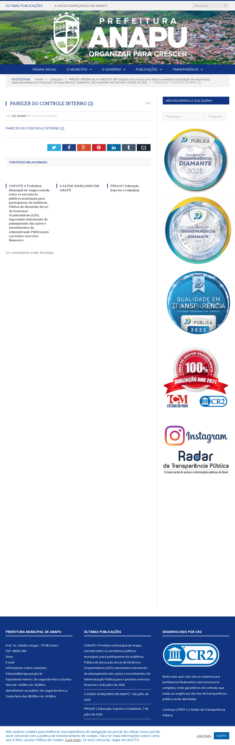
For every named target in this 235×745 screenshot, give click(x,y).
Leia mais (73, 739)
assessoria (211, 682)
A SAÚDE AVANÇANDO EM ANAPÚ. (81, 6)
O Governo (111, 69)
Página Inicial (44, 69)
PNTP (181, 709)
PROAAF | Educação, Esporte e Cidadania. (125, 188)
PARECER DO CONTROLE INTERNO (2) (35, 128)
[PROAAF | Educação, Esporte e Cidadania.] (129, 177)
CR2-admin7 (19, 116)
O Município (77, 69)
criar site (190, 676)
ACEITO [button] (222, 736)
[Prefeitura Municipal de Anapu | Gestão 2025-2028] (117, 36)
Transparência (185, 69)
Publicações (146, 69)
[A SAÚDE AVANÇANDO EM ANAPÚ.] (78, 177)
